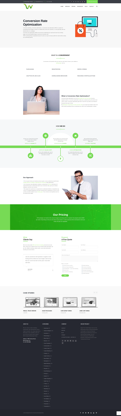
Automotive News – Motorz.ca (68, 337)
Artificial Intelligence (47, 330)
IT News (45, 383)
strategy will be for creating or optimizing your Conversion (34, 182)
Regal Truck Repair (29, 310)
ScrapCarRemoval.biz (89, 337)
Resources (80, 6)
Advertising (46, 328)
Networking (46, 388)
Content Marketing (47, 350)
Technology (46, 401)
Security (45, 391)
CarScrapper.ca (84, 331)
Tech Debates (46, 398)
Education (46, 368)
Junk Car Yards (84, 310)
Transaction (46, 403)
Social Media (46, 396)
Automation (46, 333)
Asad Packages (47, 310)
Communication (47, 345)
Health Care (46, 381)
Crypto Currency (47, 355)
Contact (91, 6)
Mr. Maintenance (89, 332)
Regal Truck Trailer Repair (86, 327)
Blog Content (46, 338)
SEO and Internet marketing (38, 244)
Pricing (73, 6)
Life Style (45, 386)
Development (46, 360)
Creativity (45, 353)
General (45, 376)
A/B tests (49, 184)
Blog (86, 6)
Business (45, 340)
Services (67, 6)
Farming (45, 373)
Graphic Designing (47, 378)
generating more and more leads (84, 98)
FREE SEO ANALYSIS (93, 1)
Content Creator (47, 348)
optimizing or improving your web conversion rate (72, 104)
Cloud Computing (47, 343)
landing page (58, 63)
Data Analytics (46, 358)
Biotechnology (46, 335)
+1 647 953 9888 (49, 1)
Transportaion (46, 406)
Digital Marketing (47, 363)
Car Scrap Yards (66, 310)
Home (62, 6)
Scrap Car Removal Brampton (92, 329)
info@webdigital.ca (39, 1)
